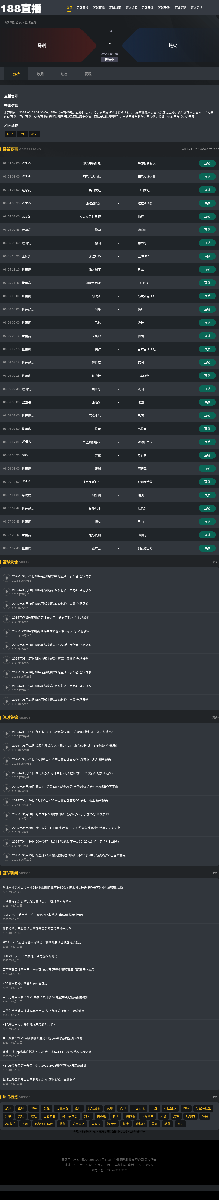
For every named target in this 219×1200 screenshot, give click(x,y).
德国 (98, 230)
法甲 (8, 1116)
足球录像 (148, 7)
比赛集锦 (62, 1108)
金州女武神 (145, 482)
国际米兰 (148, 1116)
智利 (98, 468)
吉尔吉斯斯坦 (147, 349)
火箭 (163, 1116)
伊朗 (141, 336)
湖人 (87, 1116)
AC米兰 (10, 1124)
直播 (207, 163)
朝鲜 (98, 349)
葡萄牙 (142, 230)
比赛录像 (94, 1108)
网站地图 (97, 1170)
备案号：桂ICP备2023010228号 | (84, 1159)
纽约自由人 (145, 442)
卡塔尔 (96, 336)
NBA (10, 134)
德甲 (123, 1108)
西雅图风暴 (93, 203)
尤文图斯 (78, 1124)
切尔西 (190, 1116)
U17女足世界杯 (90, 216)
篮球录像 (164, 7)
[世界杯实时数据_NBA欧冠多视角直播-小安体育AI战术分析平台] (22, 7)
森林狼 (140, 1124)
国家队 (95, 1124)
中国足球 (139, 1108)
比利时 (142, 535)
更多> (215, 562)
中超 (154, 1108)
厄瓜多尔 (95, 415)
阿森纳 (101, 1116)
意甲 (110, 1108)
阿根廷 (142, 468)
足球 (8, 1108)
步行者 (142, 455)
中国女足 (144, 190)
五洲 (25, 1124)
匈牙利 (96, 495)
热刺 (180, 1124)
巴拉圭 (96, 429)
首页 (69, 7)
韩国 (141, 362)
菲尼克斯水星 (147, 176)
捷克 (98, 521)
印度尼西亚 (93, 283)
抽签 (141, 216)
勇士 (116, 1116)
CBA (186, 1108)
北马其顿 (95, 535)
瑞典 (141, 495)
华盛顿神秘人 (147, 163)
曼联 (21, 1116)
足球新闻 (115, 7)
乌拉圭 (142, 429)
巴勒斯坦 (144, 376)
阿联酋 (96, 296)
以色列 (142, 508)
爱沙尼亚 (95, 508)
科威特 (96, 376)
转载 (167, 1124)
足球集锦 (180, 7)
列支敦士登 (145, 548)
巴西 (141, 415)
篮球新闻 (131, 7)
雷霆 (98, 455)
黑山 (141, 521)
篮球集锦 (196, 7)
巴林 (98, 322)
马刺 (22, 134)
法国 (141, 389)
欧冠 (34, 1116)
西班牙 (96, 389)
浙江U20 (95, 256)
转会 (205, 1116)
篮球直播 (99, 7)
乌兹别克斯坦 (147, 296)
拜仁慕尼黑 (69, 1116)
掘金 (126, 1124)
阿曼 (98, 309)
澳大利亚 (95, 269)
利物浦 (130, 1116)
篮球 (21, 1108)
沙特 (141, 322)
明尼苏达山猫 (92, 176)
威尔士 (96, 548)
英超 (47, 1108)
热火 (34, 134)
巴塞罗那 (50, 1116)
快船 (63, 1124)
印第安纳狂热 (92, 163)
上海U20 (143, 256)
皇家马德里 (203, 1108)
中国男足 (144, 283)
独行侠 (111, 1124)
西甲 (78, 1108)
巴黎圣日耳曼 (44, 1124)
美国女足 (95, 190)
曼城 (176, 1116)
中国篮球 (170, 1108)
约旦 (141, 309)
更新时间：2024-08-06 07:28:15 (200, 149)
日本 (141, 269)
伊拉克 (96, 362)
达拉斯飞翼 (145, 203)
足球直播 (83, 7)
